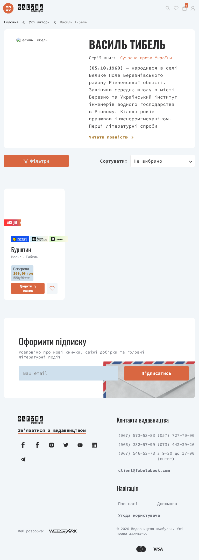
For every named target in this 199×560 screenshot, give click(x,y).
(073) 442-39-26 (175, 444)
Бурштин (21, 249)
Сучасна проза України (146, 57)
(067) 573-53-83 (136, 435)
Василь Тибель (24, 256)
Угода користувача (139, 515)
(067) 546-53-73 (136, 453)
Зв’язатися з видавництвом (52, 430)
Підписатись (156, 373)
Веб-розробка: (31, 531)
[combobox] (162, 161)
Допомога (167, 503)
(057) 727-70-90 (175, 435)
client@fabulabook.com (144, 470)
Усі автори (39, 22)
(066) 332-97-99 (136, 444)
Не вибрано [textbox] (148, 161)
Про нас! (128, 503)
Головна (11, 22)
